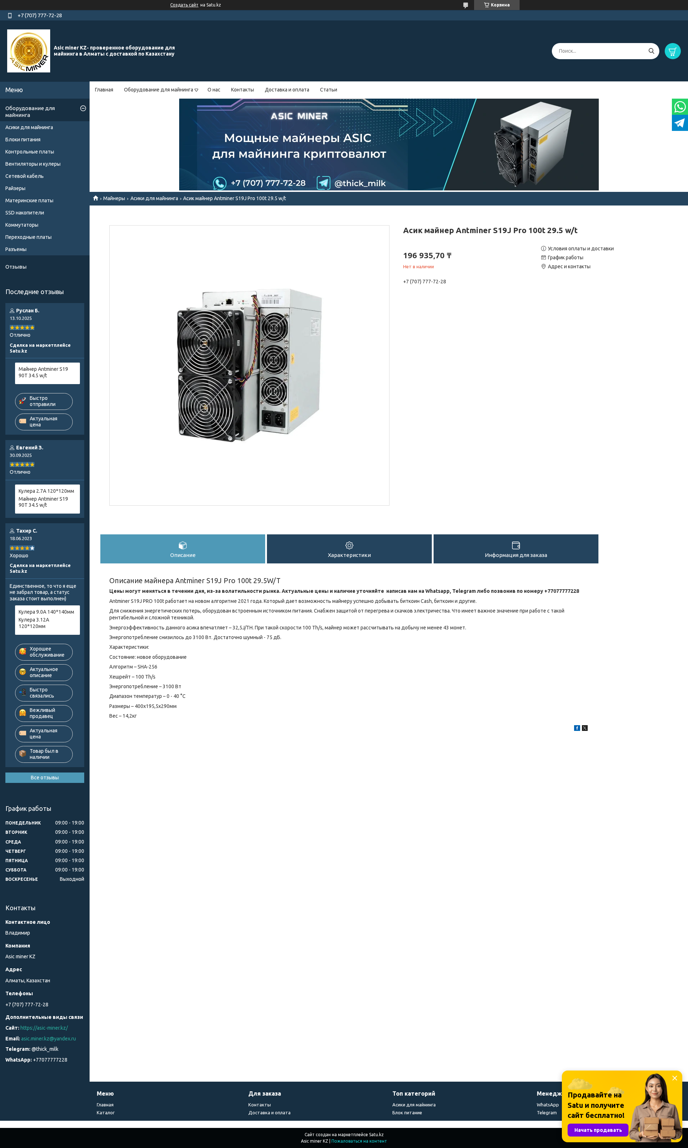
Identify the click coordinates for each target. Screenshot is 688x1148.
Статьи (328, 90)
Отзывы (16, 267)
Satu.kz (376, 1134)
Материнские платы (29, 200)
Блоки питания (22, 139)
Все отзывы (45, 777)
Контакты (242, 90)
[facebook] (577, 729)
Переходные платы (28, 237)
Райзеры (15, 188)
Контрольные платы (29, 152)
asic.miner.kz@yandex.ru (48, 1038)
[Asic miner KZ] (28, 50)
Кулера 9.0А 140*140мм (46, 612)
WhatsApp (548, 1104)
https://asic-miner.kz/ (44, 1028)
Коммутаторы (21, 225)
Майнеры (114, 198)
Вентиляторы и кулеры (33, 164)
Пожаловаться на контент (359, 1141)
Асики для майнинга (154, 198)
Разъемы (16, 249)
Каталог (106, 1112)
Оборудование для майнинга (158, 90)
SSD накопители (24, 213)
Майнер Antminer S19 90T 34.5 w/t (43, 372)
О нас (213, 90)
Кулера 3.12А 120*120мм (34, 623)
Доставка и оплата (287, 90)
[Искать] (651, 51)
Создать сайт (184, 5)
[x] (585, 729)
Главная (104, 90)
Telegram (547, 1112)
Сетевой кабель (24, 176)
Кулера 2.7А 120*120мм (46, 491)
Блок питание (407, 1112)
